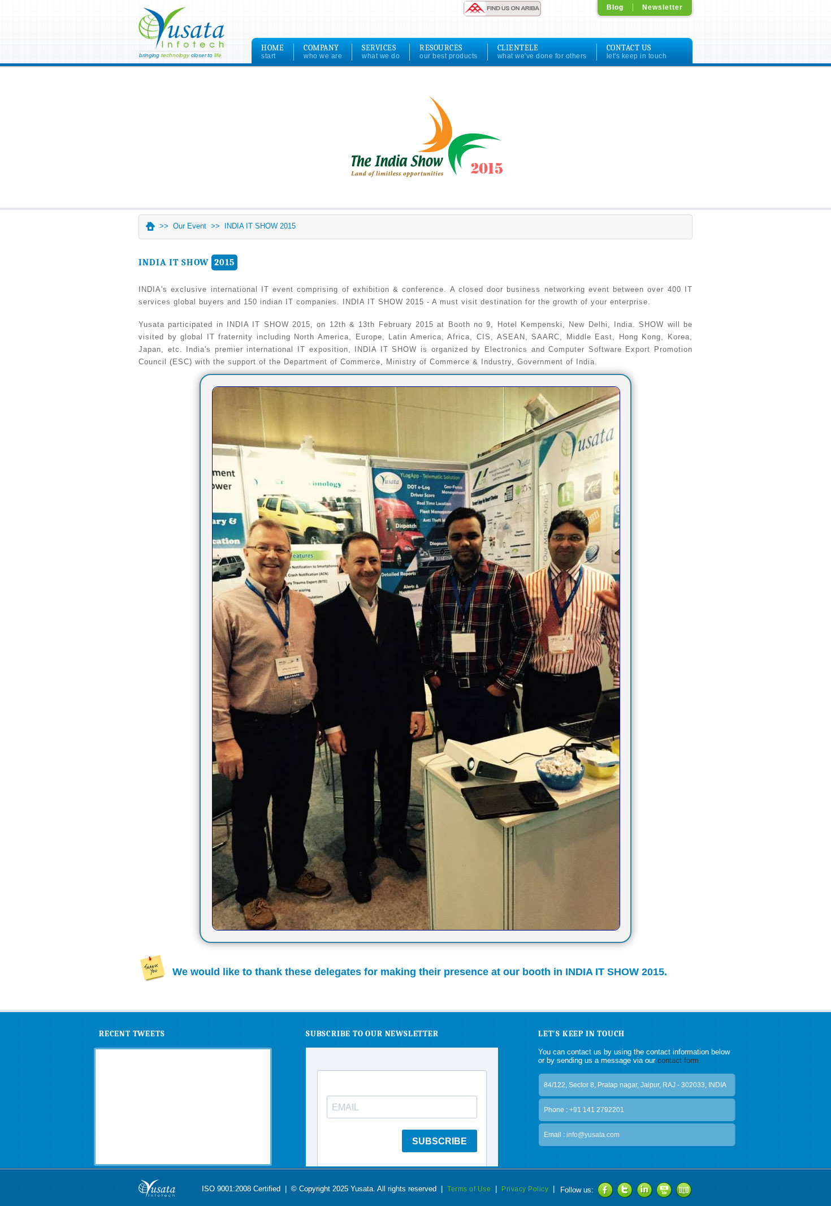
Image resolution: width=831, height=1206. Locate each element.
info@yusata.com (593, 1135)
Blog (615, 7)
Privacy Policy (524, 1189)
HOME (272, 52)
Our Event (189, 226)
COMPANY (323, 52)
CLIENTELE (542, 52)
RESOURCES (448, 52)
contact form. (678, 1060)
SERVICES (381, 52)
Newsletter (662, 7)
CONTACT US (637, 52)
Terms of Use (469, 1189)
